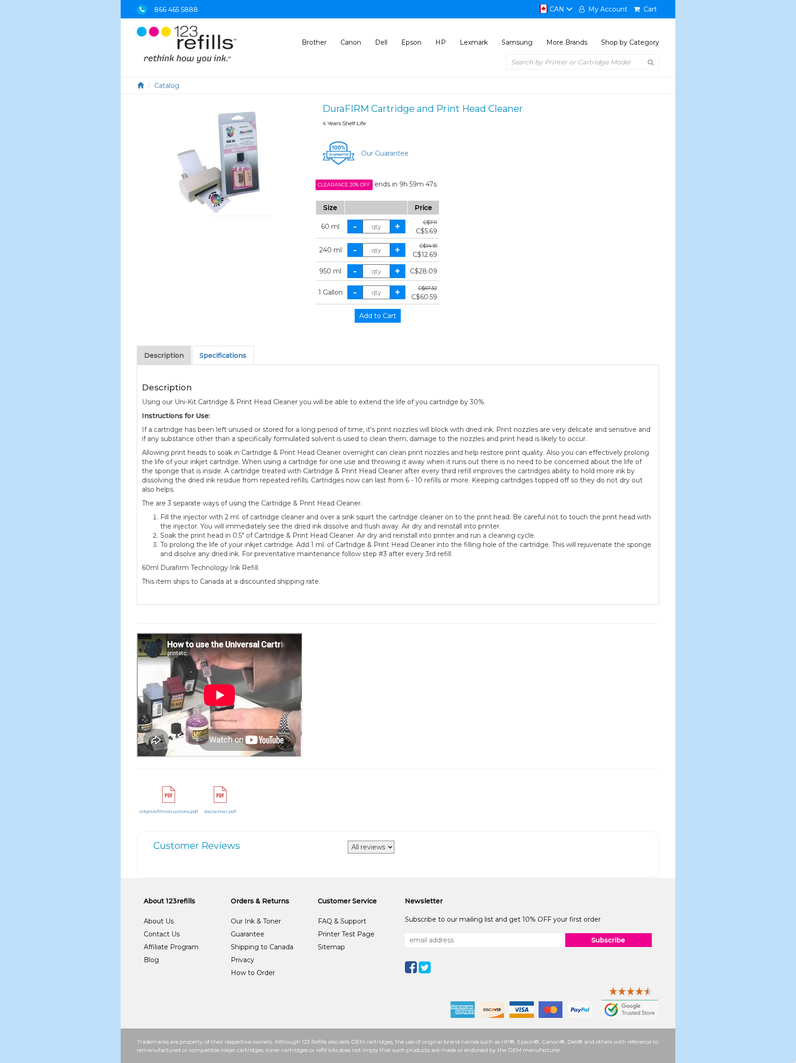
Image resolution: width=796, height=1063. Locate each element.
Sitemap (331, 947)
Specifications (222, 355)
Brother (314, 42)
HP (440, 42)
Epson (411, 42)
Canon (350, 42)
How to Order (253, 973)
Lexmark (474, 42)
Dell (381, 42)
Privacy (242, 960)
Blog (151, 960)
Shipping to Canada (262, 947)
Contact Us (162, 934)
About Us (159, 921)
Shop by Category (630, 42)
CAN (557, 9)
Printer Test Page (346, 934)
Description (164, 355)
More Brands (566, 42)
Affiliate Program (171, 947)
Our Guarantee (385, 153)
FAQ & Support (342, 921)
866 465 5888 (176, 10)
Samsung (517, 42)
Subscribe (608, 940)
